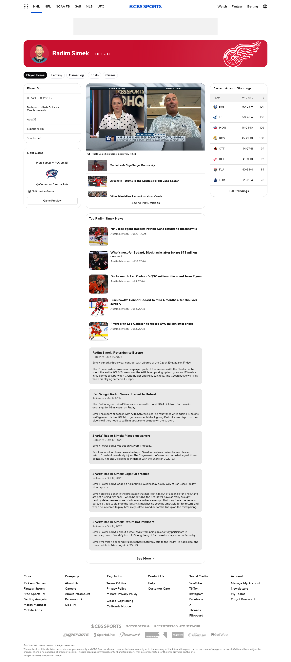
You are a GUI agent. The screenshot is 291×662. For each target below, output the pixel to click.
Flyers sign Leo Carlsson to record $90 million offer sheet (151, 324)
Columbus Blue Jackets (53, 184)
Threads (195, 610)
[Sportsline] (104, 634)
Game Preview (52, 201)
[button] (26, 6)
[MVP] (178, 633)
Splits (94, 75)
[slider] (145, 139)
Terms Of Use (116, 583)
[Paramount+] (130, 634)
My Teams (238, 594)
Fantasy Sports (34, 589)
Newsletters (239, 589)
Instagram (196, 594)
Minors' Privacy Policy (122, 594)
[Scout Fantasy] (197, 635)
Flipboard (196, 615)
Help (151, 583)
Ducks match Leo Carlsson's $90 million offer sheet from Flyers (156, 276)
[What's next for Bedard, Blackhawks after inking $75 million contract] (98, 260)
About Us (71, 583)
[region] (145, 117)
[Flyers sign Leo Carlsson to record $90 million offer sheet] (98, 331)
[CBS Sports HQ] (137, 626)
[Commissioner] (156, 633)
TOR (222, 180)
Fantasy (56, 75)
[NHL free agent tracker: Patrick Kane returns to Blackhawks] (98, 236)
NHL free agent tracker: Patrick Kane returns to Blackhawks (153, 229)
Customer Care (159, 589)
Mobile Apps (33, 610)
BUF (222, 107)
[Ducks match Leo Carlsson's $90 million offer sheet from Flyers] (98, 284)
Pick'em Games (35, 583)
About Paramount (77, 594)
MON (222, 128)
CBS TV (70, 605)
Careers (70, 589)
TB (221, 117)
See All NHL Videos (145, 203)
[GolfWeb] (219, 635)
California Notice (119, 606)
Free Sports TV (34, 594)
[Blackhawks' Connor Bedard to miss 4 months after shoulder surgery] (98, 307)
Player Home (35, 75)
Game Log (76, 75)
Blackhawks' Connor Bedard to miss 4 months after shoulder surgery (153, 302)
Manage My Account (245, 583)
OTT (221, 149)
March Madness (35, 605)
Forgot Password (243, 599)
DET (221, 159)
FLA (221, 169)
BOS (222, 138)
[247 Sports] (76, 634)
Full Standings (239, 191)
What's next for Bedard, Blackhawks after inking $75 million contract (153, 254)
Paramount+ (73, 599)
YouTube (195, 583)
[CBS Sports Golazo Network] (177, 626)
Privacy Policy (116, 589)
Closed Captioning (120, 601)
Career (110, 75)
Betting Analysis (35, 599)
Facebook (196, 599)
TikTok (193, 589)
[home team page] (52, 173)
